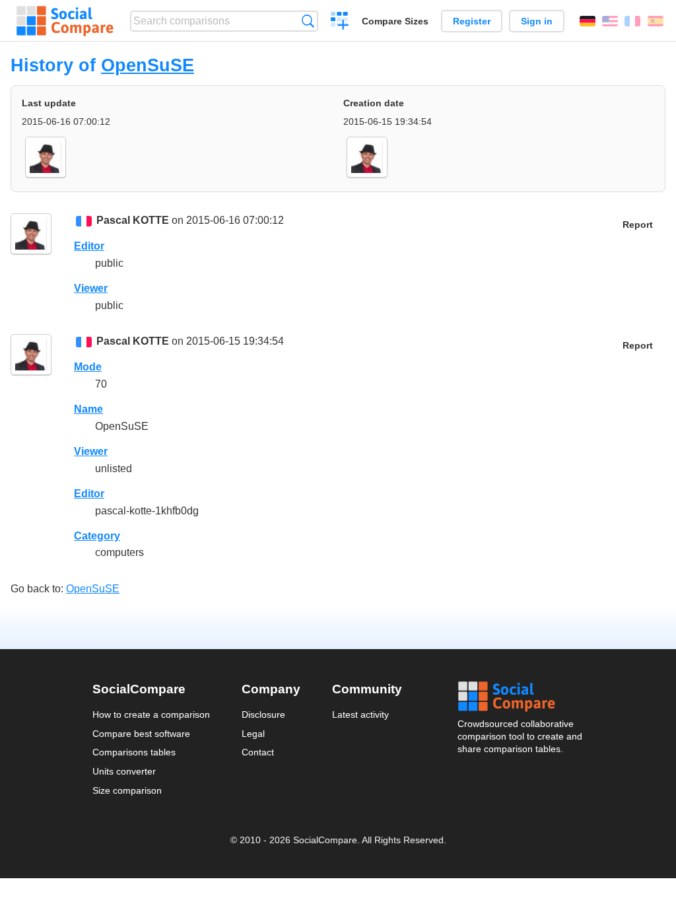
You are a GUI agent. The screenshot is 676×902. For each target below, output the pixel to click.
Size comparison (127, 790)
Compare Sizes (395, 21)
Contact (258, 752)
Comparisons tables (134, 752)
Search (308, 21)
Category (97, 535)
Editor (89, 246)
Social (520, 696)
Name (88, 409)
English (610, 21)
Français (632, 21)
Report (638, 225)
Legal (253, 733)
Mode (88, 366)
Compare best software (141, 733)
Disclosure (263, 714)
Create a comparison (340, 22)
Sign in (537, 21)
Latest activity (360, 714)
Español (655, 21)
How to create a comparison (151, 714)
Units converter (124, 771)
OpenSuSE (147, 65)
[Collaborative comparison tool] (65, 21)
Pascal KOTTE (132, 220)
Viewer (91, 288)
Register (471, 21)
